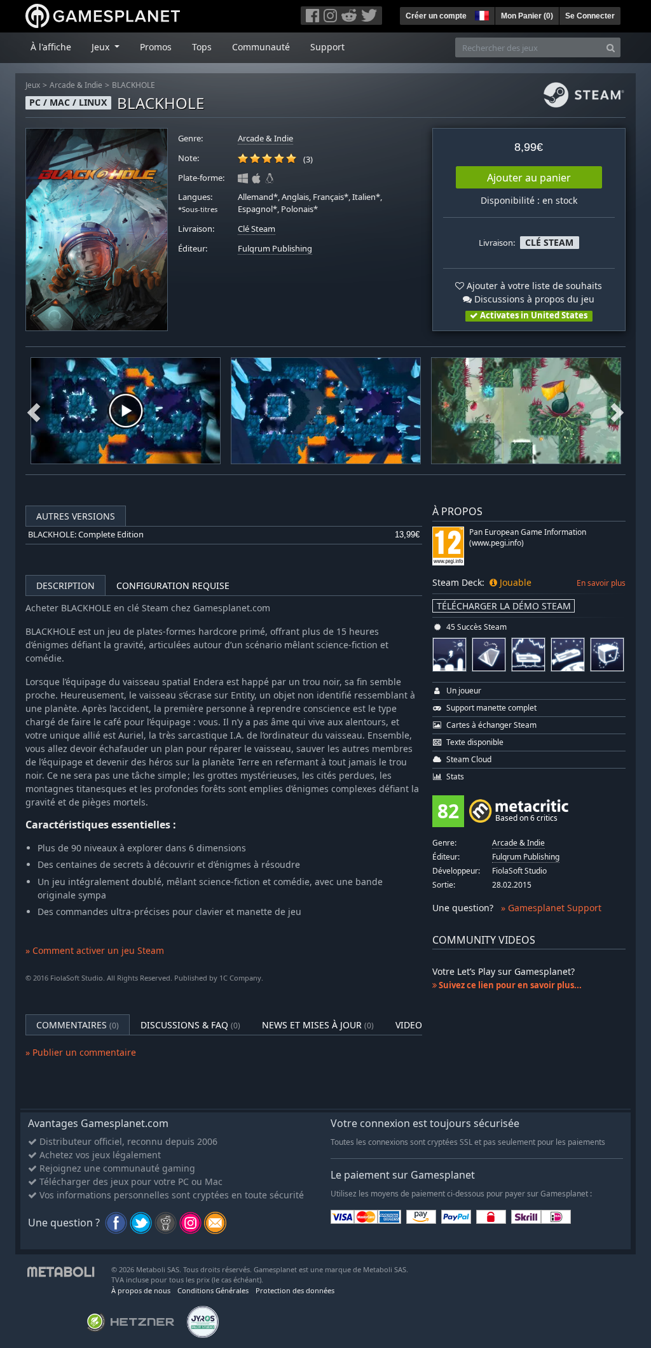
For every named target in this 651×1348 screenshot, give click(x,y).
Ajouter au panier (529, 178)
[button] (480, 14)
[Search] (610, 47)
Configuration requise (173, 585)
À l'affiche (51, 47)
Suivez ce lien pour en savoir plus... (509, 985)
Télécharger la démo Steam (504, 606)
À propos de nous (140, 1290)
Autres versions (75, 516)
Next (617, 411)
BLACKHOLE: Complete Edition (86, 534)
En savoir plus (601, 583)
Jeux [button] (102, 47)
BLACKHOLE (133, 85)
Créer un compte (436, 15)
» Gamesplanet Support (551, 908)
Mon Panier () (527, 15)
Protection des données (295, 1290)
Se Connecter (590, 15)
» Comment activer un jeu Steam (94, 950)
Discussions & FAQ (190, 1025)
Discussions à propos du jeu (533, 299)
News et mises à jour (318, 1025)
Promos (156, 47)
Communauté (261, 47)
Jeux (32, 85)
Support (327, 47)
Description (65, 585)
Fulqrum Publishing (275, 248)
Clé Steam (256, 228)
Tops (202, 47)
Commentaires (77, 1025)
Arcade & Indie (76, 85)
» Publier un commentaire (80, 1052)
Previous (33, 411)
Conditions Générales (213, 1290)
